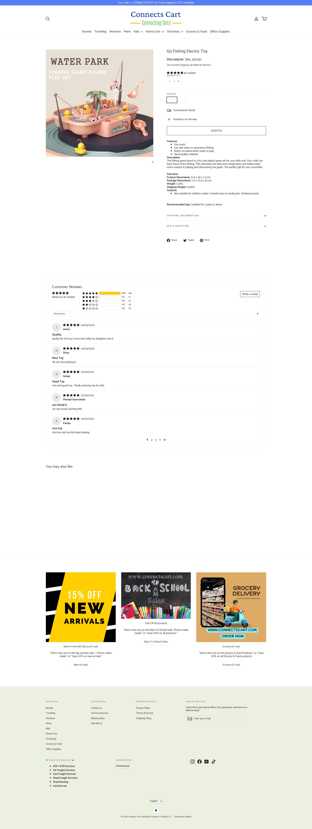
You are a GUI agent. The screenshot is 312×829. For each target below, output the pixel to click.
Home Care (153, 31)
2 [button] (151, 440)
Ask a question (178, 226)
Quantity (173, 76)
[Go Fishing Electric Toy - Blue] (52, 522)
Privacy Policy (143, 708)
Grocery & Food (196, 31)
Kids (137, 31)
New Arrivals (81, 665)
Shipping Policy (143, 718)
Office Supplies (220, 31)
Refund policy (98, 718)
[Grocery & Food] (231, 607)
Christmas (174, 31)
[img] (71, 325)
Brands (87, 31)
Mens (127, 31)
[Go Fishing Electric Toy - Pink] (48, 522)
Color (171, 94)
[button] (175, 73)
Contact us (96, 708)
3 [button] (155, 440)
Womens (115, 31)
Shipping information (183, 215)
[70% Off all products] (156, 595)
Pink (172, 100)
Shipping (184, 65)
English (153, 801)
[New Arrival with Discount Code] (81, 607)
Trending (100, 31)
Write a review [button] (250, 294)
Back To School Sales (156, 642)
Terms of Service (99, 713)
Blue (183, 100)
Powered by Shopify (182, 816)
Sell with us (96, 723)
